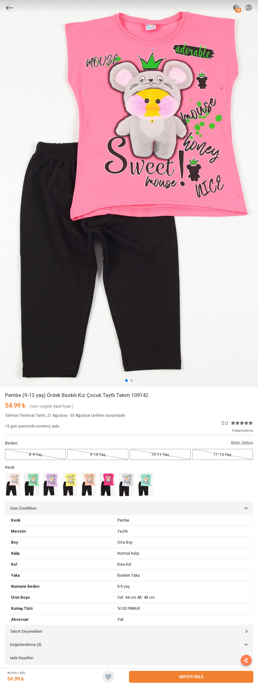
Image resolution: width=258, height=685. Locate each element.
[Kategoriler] (9, 8)
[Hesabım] (248, 8)
